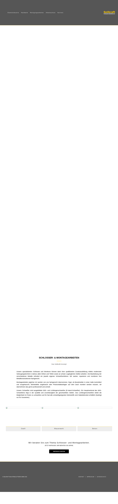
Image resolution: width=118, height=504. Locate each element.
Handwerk (24, 12)
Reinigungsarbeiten (37, 12)
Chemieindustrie (13, 12)
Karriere (60, 12)
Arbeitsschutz (50, 12)
